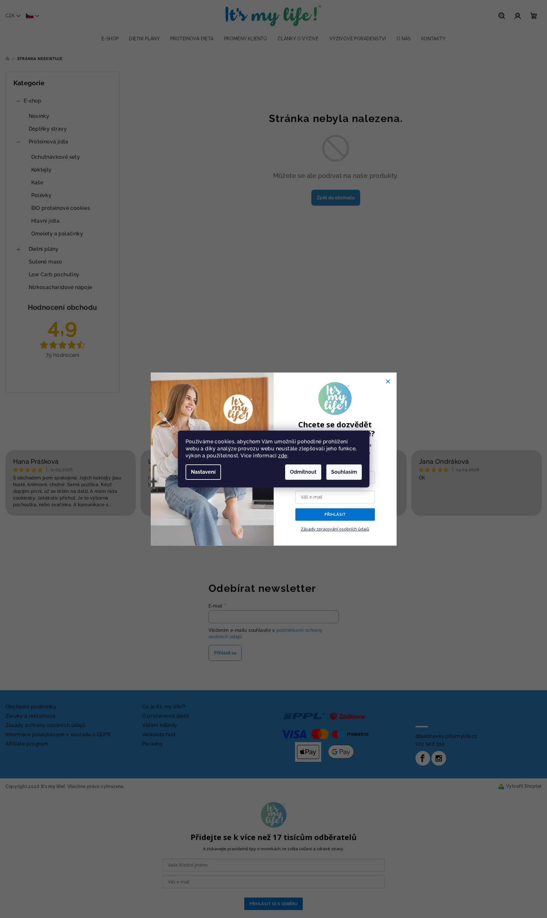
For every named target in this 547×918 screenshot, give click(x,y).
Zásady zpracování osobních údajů (335, 529)
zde (282, 456)
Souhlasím (344, 472)
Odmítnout (303, 472)
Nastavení (203, 472)
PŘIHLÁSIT (335, 514)
